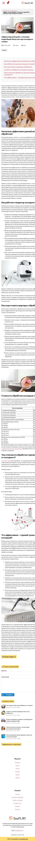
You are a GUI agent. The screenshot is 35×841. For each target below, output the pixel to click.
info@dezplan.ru (19, 830)
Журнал (17, 806)
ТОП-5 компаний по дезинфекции (17, 839)
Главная (17, 794)
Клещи (17, 768)
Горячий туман (6, 461)
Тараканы (17, 762)
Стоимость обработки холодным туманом (18, 70)
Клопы (4, 50)
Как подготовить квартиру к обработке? (18, 67)
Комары (17, 771)
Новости (17, 809)
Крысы (17, 774)
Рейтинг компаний (17, 800)
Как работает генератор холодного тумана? (19, 64)
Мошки (18, 777)
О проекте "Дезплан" (17, 797)
